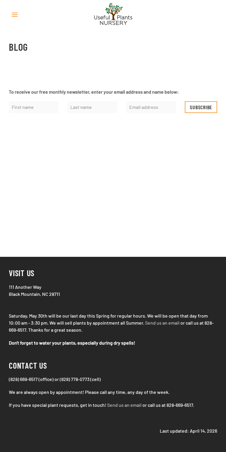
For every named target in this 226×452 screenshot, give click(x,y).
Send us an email (162, 322)
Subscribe (201, 107)
